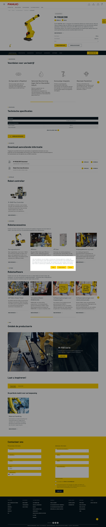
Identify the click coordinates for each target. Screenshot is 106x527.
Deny (53, 267)
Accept (70, 267)
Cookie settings (62, 267)
